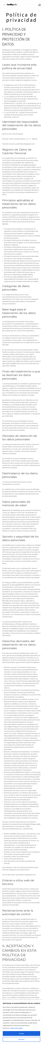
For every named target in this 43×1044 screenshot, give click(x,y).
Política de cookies (16, 1028)
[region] (21, 1022)
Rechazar (21, 1039)
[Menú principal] (39, 4)
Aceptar (21, 1033)
